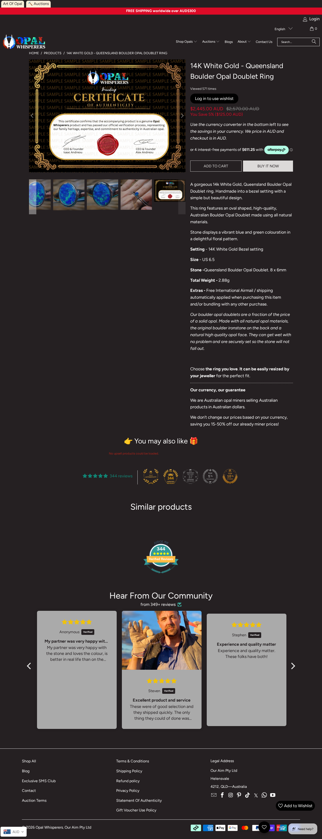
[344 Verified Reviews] (161, 575)
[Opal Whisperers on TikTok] (247, 795)
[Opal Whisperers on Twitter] (256, 795)
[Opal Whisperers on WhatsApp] (264, 795)
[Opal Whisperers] (24, 42)
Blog (25, 771)
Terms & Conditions (132, 761)
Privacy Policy (127, 790)
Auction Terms (34, 800)
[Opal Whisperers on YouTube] (273, 795)
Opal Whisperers (49, 827)
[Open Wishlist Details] (264, 827)
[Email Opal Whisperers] (214, 795)
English (280, 29)
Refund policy (128, 781)
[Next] (182, 115)
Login (314, 19)
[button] (186, 42)
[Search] (314, 42)
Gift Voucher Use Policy (136, 810)
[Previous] (32, 115)
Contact (29, 790)
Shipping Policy (129, 771)
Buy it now (268, 166)
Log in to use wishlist (214, 98)
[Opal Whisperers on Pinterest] (239, 795)
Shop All (29, 761)
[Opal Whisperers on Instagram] (230, 795)
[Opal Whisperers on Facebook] (222, 795)
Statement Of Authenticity (139, 800)
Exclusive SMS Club (39, 781)
